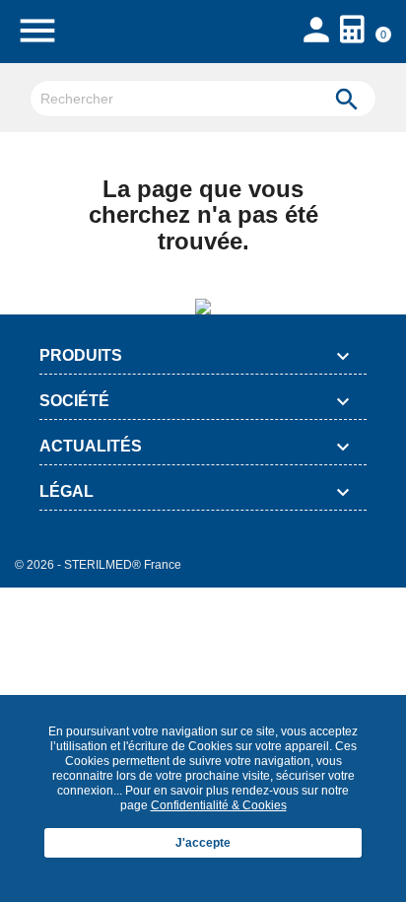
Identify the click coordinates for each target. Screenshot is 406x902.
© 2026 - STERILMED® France (98, 565)
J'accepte (203, 843)
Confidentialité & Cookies (219, 805)
